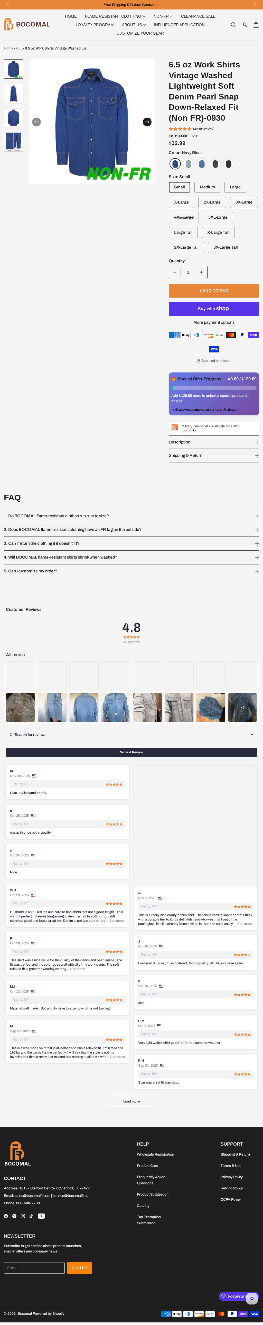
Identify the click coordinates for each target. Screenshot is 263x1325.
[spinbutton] (188, 272)
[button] (8, 5)
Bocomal (24, 1314)
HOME (71, 16)
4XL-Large (183, 217)
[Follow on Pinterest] (14, 1216)
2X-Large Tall (186, 247)
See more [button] (244, 924)
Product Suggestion (152, 1194)
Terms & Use (231, 1166)
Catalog (143, 1206)
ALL (19, 48)
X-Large (181, 202)
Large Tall (183, 232)
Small (179, 187)
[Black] (228, 163)
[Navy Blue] (175, 163)
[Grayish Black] (215, 163)
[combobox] (252, 735)
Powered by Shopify (48, 1314)
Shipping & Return (235, 1154)
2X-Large (212, 202)
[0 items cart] (256, 25)
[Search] (233, 25)
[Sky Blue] (188, 163)
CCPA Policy (231, 1199)
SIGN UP (79, 1268)
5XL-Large (218, 217)
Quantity (177, 261)
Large (235, 187)
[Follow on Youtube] (41, 1216)
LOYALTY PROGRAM (95, 25)
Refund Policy (232, 1188)
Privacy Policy (232, 1177)
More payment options (213, 322)
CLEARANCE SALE (198, 16)
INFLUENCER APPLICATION (179, 25)
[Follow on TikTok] (31, 1216)
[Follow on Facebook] (6, 1216)
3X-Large (244, 202)
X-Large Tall (218, 232)
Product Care (147, 1166)
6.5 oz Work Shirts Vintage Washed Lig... (57, 48)
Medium (207, 187)
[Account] (245, 25)
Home (9, 48)
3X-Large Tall (225, 247)
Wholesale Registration (155, 1154)
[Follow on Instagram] (23, 1216)
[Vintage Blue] (201, 163)
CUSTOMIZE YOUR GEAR (140, 33)
